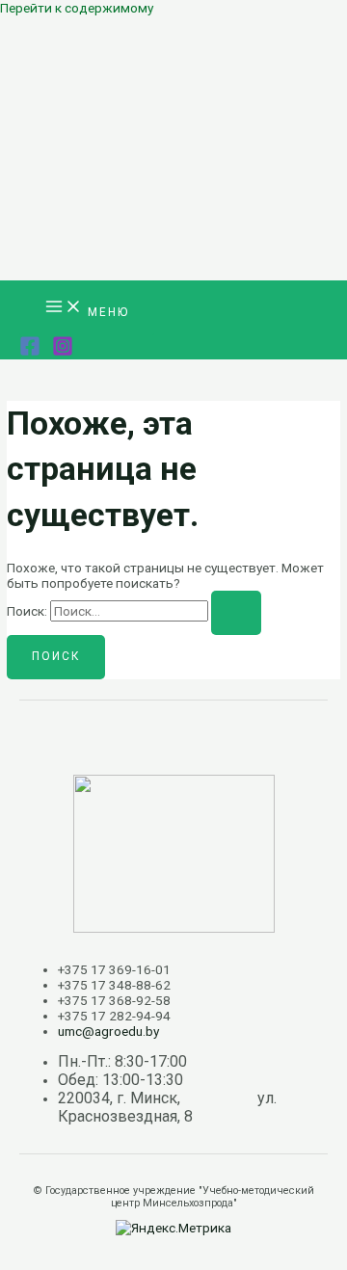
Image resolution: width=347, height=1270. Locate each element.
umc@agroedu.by (108, 1031)
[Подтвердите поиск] (236, 613)
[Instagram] (62, 351)
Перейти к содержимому (76, 7)
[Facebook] (29, 351)
